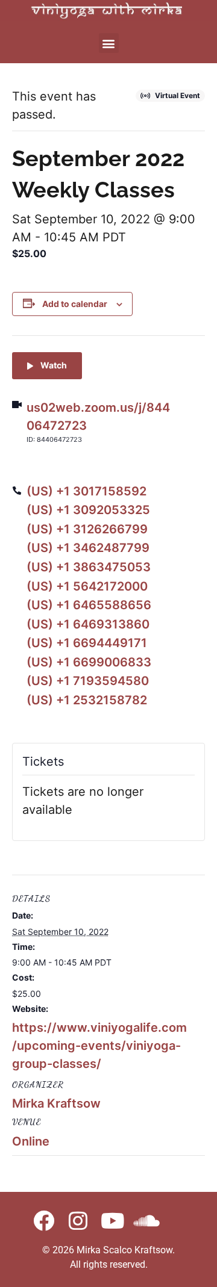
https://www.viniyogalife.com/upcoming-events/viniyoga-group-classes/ (99, 1045)
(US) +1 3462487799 (88, 548)
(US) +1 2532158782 (87, 700)
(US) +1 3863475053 (89, 567)
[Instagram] (78, 1220)
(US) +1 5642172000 (87, 586)
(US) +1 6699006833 (89, 662)
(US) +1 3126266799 (87, 529)
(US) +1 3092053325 (88, 510)
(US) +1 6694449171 (87, 643)
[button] (109, 43)
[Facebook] (43, 1220)
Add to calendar (74, 304)
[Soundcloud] (146, 1220)
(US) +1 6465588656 (89, 605)
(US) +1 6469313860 (88, 624)
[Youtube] (112, 1220)
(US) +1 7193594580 (88, 681)
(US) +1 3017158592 (86, 491)
